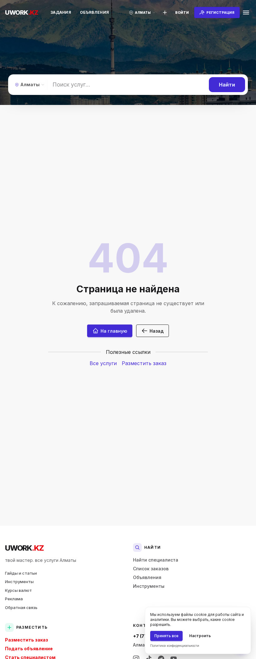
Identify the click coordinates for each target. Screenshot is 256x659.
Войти (182, 12)
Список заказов (151, 568)
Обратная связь (21, 607)
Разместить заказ (144, 363)
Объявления (94, 12)
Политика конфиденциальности (174, 645)
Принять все (166, 635)
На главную (114, 331)
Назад (157, 331)
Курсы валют (18, 590)
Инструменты (19, 581)
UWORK (24, 547)
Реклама (14, 598)
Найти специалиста (155, 559)
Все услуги (103, 363)
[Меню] (246, 12)
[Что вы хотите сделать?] (165, 12)
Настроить (200, 635)
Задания (61, 12)
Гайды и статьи (21, 573)
